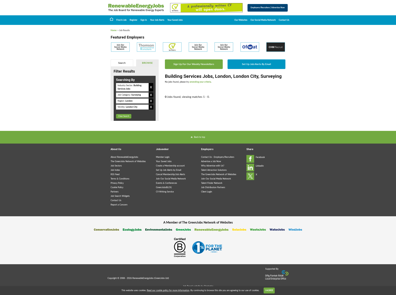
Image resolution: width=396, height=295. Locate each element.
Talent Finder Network (211, 183)
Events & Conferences (166, 183)
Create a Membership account (170, 166)
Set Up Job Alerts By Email (256, 64)
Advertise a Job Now (211, 161)
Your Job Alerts (157, 20)
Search (122, 63)
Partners (114, 192)
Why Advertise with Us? (212, 166)
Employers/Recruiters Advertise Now (268, 8)
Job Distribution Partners (213, 187)
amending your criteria (200, 82)
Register (133, 20)
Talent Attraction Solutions (214, 170)
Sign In (143, 20)
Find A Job (121, 20)
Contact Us (284, 20)
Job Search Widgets (120, 196)
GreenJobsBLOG (164, 187)
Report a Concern (119, 205)
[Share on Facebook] (250, 159)
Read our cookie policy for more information (168, 290)
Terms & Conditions (120, 179)
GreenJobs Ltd (161, 278)
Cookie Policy (117, 187)
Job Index (115, 170)
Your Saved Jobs (175, 20)
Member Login (163, 157)
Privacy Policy (117, 183)
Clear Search (123, 116)
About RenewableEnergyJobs (124, 157)
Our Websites (240, 20)
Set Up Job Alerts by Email (168, 170)
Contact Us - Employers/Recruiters (217, 157)
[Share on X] (250, 176)
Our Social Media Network (263, 20)
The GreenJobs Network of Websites (128, 161)
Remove (151, 87)
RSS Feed (115, 174)
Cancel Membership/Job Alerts (170, 174)
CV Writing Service (165, 192)
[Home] (136, 7)
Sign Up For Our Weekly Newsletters (193, 64)
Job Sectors (116, 166)
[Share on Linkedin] (250, 167)
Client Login (206, 192)
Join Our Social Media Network (171, 179)
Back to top (199, 137)
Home (111, 19)
